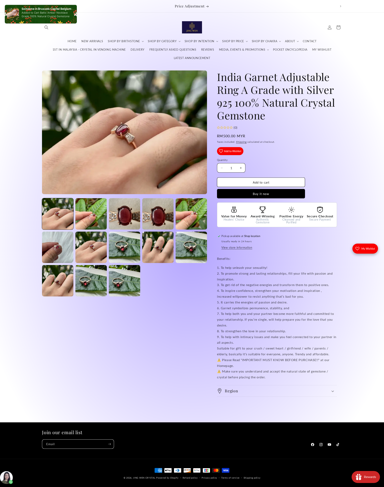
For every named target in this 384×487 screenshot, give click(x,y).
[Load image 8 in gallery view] (124, 247)
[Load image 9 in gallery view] (158, 247)
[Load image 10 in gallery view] (191, 247)
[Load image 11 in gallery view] (57, 280)
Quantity (222, 160)
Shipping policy (252, 477)
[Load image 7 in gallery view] (91, 247)
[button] (46, 27)
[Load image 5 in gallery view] (191, 214)
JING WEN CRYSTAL (144, 477)
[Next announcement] (340, 6)
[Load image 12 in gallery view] (91, 280)
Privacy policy (209, 477)
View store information (236, 247)
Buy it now (261, 194)
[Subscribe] (109, 444)
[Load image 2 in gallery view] (91, 214)
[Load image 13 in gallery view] (124, 280)
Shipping (241, 141)
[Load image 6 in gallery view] (57, 247)
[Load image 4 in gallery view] (158, 214)
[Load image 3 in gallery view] (124, 214)
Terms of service (230, 477)
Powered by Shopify (167, 477)
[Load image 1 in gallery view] (57, 214)
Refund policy (190, 477)
